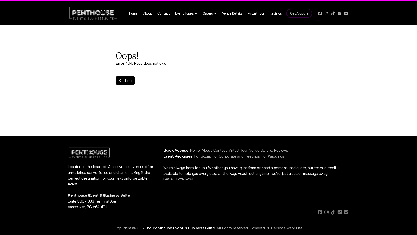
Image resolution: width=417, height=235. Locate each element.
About (207, 150)
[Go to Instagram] (326, 13)
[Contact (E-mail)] (346, 13)
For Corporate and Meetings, (236, 156)
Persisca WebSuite (286, 227)
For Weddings (272, 156)
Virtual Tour (237, 150)
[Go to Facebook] (320, 13)
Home (127, 80)
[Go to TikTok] (333, 13)
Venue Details (260, 150)
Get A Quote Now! (178, 178)
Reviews (281, 150)
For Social (202, 156)
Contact (220, 150)
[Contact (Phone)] (339, 13)
